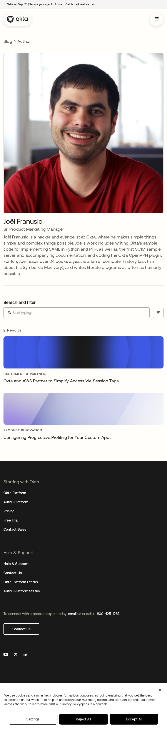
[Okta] (17, 19)
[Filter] (158, 313)
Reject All (83, 719)
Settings (33, 719)
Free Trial (10, 520)
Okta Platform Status (20, 582)
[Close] (160, 690)
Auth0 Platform (15, 502)
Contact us (21, 629)
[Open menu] (157, 19)
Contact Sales (14, 529)
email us (74, 614)
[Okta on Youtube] (5, 655)
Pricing (9, 511)
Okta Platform (14, 493)
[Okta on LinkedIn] (25, 655)
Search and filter (19, 302)
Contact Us (12, 573)
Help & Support (16, 564)
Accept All (133, 719)
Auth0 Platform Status (21, 591)
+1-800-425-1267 (105, 614)
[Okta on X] (15, 655)
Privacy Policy (84, 704)
